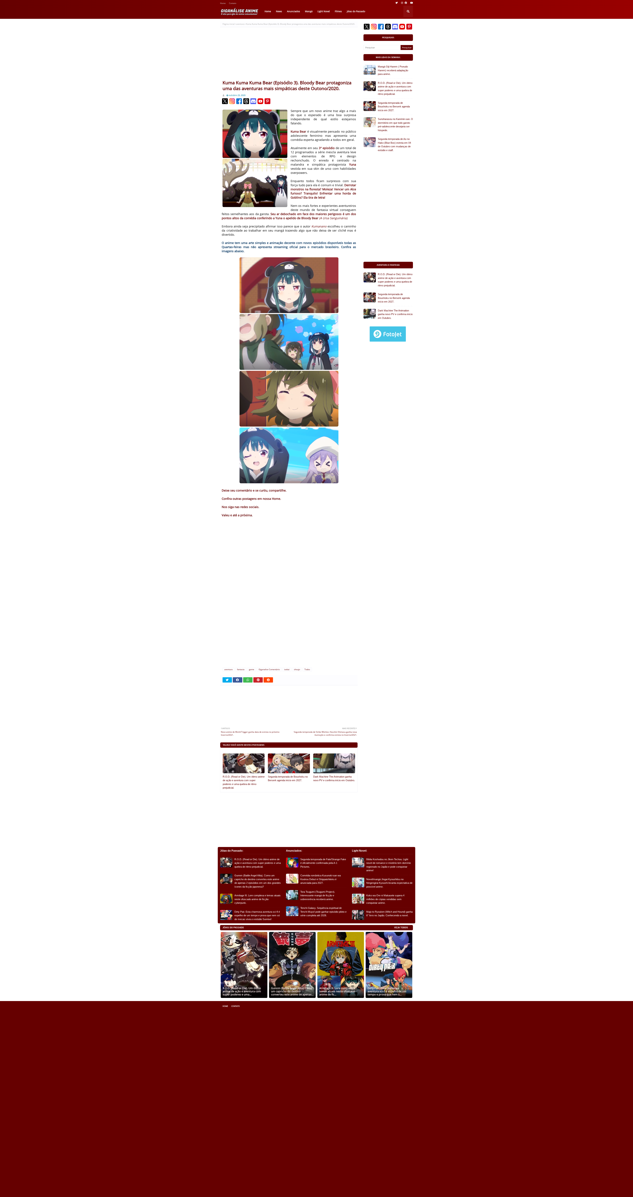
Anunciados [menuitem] (293, 11)
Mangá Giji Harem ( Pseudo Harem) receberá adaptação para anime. (393, 70)
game (251, 669)
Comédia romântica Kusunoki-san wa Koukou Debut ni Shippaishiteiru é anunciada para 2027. (320, 879)
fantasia (240, 669)
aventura (240, 24)
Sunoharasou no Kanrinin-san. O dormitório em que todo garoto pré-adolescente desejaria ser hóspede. (395, 125)
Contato (232, 3)
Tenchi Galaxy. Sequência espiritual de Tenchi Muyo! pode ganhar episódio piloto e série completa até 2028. (323, 912)
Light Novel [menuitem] (323, 11)
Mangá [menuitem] (309, 11)
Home (223, 3)
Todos (307, 669)
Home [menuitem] (268, 11)
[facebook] (406, 3)
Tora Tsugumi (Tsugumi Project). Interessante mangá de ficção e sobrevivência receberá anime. (317, 895)
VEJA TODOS (401, 927)
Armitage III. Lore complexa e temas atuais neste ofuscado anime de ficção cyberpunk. (257, 899)
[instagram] (402, 3)
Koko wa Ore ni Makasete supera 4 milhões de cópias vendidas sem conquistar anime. (385, 899)
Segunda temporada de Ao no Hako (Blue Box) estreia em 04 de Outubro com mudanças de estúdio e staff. (394, 145)
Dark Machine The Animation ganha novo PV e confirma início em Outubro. (334, 778)
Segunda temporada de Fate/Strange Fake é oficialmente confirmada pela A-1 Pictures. (323, 863)
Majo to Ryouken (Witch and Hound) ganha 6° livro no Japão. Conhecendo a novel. (389, 913)
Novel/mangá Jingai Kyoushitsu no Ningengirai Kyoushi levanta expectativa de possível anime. (389, 883)
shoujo (297, 669)
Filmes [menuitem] (338, 11)
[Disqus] (289, 621)
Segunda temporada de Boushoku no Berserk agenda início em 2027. (288, 778)
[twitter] (397, 3)
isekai (286, 669)
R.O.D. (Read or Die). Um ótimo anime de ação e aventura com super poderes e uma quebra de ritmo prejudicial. (244, 782)
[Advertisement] (289, 55)
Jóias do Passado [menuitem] (356, 11)
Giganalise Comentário (269, 669)
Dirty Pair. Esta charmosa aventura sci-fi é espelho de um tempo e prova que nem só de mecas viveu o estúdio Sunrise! (257, 915)
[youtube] (411, 3)
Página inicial (229, 24)
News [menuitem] (279, 11)
